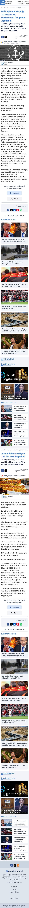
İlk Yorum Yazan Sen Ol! (15, 215)
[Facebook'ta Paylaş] (2, 37)
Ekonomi (9, 450)
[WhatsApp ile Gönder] (21, 210)
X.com (16, 199)
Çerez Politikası (14, 892)
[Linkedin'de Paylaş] (14, 210)
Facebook (16, 193)
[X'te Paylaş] (6, 37)
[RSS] (18, 865)
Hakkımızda (14, 887)
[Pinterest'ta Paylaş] (17, 210)
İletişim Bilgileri (14, 898)
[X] (15, 865)
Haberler (3, 8)
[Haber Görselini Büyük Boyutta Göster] (14, 53)
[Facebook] (11, 865)
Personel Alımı (11, 8)
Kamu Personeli (8, 63)
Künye (14, 889)
